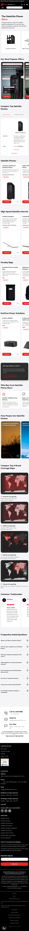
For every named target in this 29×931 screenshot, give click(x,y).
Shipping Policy (14, 909)
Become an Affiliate (14, 923)
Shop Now (6, 96)
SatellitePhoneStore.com (10, 872)
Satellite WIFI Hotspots (7, 823)
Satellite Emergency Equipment (9, 828)
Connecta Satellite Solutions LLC (14, 874)
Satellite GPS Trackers (6, 826)
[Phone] (22, 5)
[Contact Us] (4, 928)
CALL (10, 376)
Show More (14, 153)
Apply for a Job (4, 756)
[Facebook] (2, 811)
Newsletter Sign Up (7, 856)
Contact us (14, 893)
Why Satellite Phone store (14, 898)
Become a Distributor (14, 920)
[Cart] (27, 4)
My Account (4, 749)
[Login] (24, 5)
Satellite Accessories (6, 830)
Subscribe (14, 864)
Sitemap (3, 754)
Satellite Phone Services (7, 833)
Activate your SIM (5, 751)
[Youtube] (9, 811)
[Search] (21, 7)
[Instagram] (6, 811)
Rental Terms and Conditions (14, 915)
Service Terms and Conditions (14, 917)
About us (14, 896)
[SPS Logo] (8, 5)
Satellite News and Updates (8, 835)
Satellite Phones (5, 818)
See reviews (5, 406)
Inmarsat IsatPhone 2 (20, 132)
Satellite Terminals (5, 821)
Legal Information (14, 912)
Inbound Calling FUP (6, 838)
